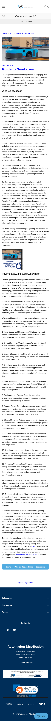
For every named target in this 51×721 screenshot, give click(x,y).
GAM (33, 546)
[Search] (2, 16)
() (47, 6)
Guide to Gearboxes (18, 69)
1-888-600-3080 (27, 663)
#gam (20, 582)
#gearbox (29, 582)
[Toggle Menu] (3, 6)
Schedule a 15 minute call (26, 555)
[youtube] (14, 630)
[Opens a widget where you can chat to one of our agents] (41, 716)
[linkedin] (8, 630)
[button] (25, 690)
